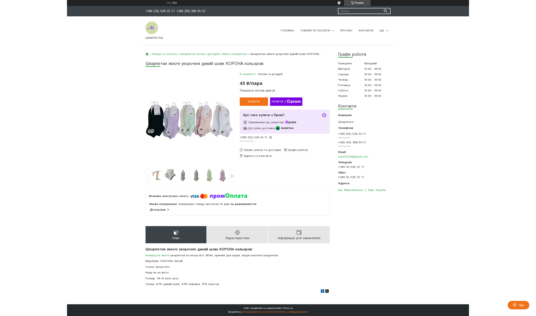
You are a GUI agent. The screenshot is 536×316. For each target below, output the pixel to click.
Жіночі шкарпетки (235, 54)
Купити (253, 102)
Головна (287, 31)
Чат (521, 305)
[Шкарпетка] (152, 28)
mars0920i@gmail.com (353, 157)
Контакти (366, 31)
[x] (327, 292)
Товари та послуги (315, 31)
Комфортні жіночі (157, 255)
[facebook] (322, 292)
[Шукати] (385, 11)
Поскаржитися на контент (258, 312)
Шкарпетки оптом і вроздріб (200, 54)
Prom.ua (288, 308)
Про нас (346, 31)
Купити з (279, 102)
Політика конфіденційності (292, 312)
